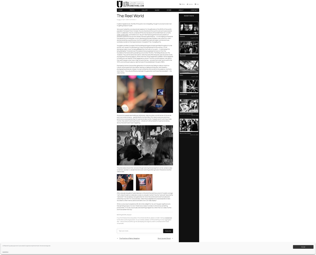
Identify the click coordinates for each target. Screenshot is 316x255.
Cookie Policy (5, 252)
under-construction (122, 35)
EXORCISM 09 (183, 94)
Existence (182, 36)
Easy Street (183, 55)
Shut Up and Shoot (164, 238)
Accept (303, 247)
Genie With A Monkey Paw (186, 114)
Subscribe (168, 231)
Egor (119, 19)
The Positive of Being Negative (129, 238)
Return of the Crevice (185, 133)
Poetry (181, 75)
